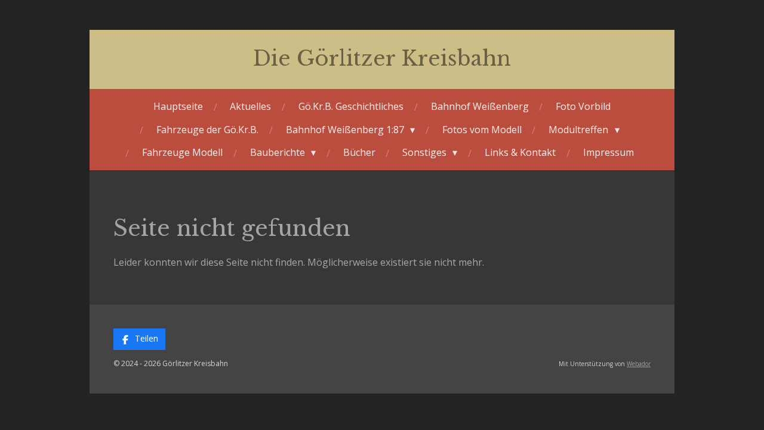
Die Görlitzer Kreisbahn (382, 58)
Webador (639, 364)
